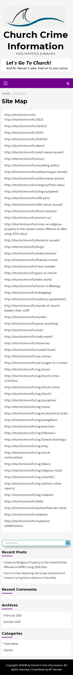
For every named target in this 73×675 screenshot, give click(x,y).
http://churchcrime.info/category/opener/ (31, 191)
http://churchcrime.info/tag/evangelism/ (31, 420)
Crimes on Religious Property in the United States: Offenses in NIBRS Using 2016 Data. (35, 564)
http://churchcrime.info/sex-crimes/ (27, 356)
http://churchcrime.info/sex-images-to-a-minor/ (36, 363)
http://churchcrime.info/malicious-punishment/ (35, 299)
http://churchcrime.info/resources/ (27, 343)
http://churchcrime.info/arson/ (24, 159)
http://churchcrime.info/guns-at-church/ (30, 273)
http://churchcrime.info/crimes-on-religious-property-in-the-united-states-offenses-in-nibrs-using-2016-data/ (36, 229)
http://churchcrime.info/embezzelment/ (30, 253)
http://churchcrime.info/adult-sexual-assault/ (34, 152)
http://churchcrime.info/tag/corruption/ (30, 400)
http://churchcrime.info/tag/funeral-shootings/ (35, 439)
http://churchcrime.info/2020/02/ (26, 139)
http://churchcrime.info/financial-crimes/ (31, 260)
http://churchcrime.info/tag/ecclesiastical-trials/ (36, 413)
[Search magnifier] (67, 542)
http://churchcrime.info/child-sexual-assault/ (33, 204)
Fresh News (11, 644)
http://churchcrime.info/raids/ (24, 330)
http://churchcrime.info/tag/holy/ (26, 446)
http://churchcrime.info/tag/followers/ (29, 433)
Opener (8, 650)
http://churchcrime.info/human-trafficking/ (32, 286)
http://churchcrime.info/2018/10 (25, 126)
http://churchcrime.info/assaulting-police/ (32, 165)
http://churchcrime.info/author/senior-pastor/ (34, 178)
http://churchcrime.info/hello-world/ (28, 279)
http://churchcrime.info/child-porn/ (27, 198)
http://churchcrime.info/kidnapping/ (28, 292)
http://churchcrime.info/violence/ (26, 514)
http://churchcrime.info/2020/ (23, 132)
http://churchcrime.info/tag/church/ (27, 394)
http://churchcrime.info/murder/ (25, 317)
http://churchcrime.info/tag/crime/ (27, 407)
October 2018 (12, 622)
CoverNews (38, 669)
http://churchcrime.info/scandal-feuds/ (30, 350)
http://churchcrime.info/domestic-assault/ (32, 240)
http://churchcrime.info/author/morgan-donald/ (36, 172)
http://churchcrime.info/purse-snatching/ (31, 323)
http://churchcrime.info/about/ (24, 146)
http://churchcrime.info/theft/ (23, 501)
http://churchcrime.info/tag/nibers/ (27, 464)
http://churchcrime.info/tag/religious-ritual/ (33, 470)
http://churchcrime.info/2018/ (23, 119)
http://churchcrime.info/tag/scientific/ (29, 477)
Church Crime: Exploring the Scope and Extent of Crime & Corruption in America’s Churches (34, 575)
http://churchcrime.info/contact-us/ (27, 218)
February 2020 (12, 615)
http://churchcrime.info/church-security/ (30, 211)
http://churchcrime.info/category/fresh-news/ (34, 185)
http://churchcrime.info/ (20, 115)
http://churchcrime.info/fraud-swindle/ (29, 266)
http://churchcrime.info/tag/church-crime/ (32, 387)
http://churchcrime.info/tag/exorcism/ (29, 426)
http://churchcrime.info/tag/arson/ (27, 369)
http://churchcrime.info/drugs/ (24, 247)
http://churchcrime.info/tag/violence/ (29, 495)
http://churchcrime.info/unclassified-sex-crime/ (35, 508)
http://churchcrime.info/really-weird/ (28, 336)
